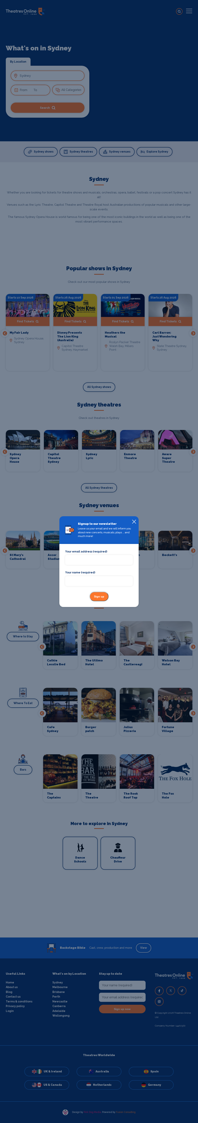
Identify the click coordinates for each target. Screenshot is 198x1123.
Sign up (99, 596)
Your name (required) (80, 572)
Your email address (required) (86, 551)
